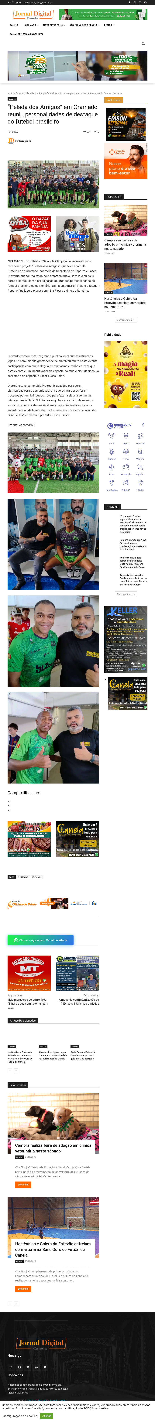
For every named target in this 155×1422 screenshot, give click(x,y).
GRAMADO (23, 877)
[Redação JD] (11, 141)
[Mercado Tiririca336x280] (29, 973)
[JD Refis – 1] (77, 66)
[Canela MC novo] (77, 839)
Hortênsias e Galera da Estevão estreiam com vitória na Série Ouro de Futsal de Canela (53, 1249)
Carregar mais (124, 319)
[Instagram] (135, 3)
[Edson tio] (126, 124)
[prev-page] (10, 1070)
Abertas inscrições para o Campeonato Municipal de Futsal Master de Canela (53, 1055)
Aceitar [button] (46, 1415)
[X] (140, 3)
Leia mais (23, 1184)
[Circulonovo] (125, 161)
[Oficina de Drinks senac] (53, 903)
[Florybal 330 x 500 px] (125, 374)
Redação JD (25, 140)
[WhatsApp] (29, 151)
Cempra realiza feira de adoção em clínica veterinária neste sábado (125, 244)
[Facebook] (129, 3)
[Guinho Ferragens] (77, 973)
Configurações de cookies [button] (20, 1416)
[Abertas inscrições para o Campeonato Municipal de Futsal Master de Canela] (53, 1038)
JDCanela (36, 877)
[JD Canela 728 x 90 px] (103, 14)
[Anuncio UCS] (77, 234)
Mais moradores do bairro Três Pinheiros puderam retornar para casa (28, 1003)
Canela (12, 1046)
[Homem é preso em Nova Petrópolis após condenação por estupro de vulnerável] (110, 543)
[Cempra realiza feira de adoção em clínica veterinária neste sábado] (53, 1123)
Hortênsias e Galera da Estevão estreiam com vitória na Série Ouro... (125, 303)
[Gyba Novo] (29, 251)
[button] (143, 43)
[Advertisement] (53, 324)
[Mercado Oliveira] (29, 839)
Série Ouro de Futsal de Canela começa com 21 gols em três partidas (83, 1055)
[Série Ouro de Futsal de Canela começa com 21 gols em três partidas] (85, 1038)
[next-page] (16, 1070)
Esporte (20, 93)
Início (10, 93)
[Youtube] (145, 3)
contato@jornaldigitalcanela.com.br (46, 1400)
